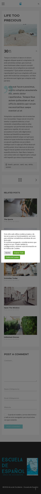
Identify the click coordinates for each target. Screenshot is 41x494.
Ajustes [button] (7, 253)
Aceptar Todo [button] (18, 253)
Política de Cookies (12, 257)
